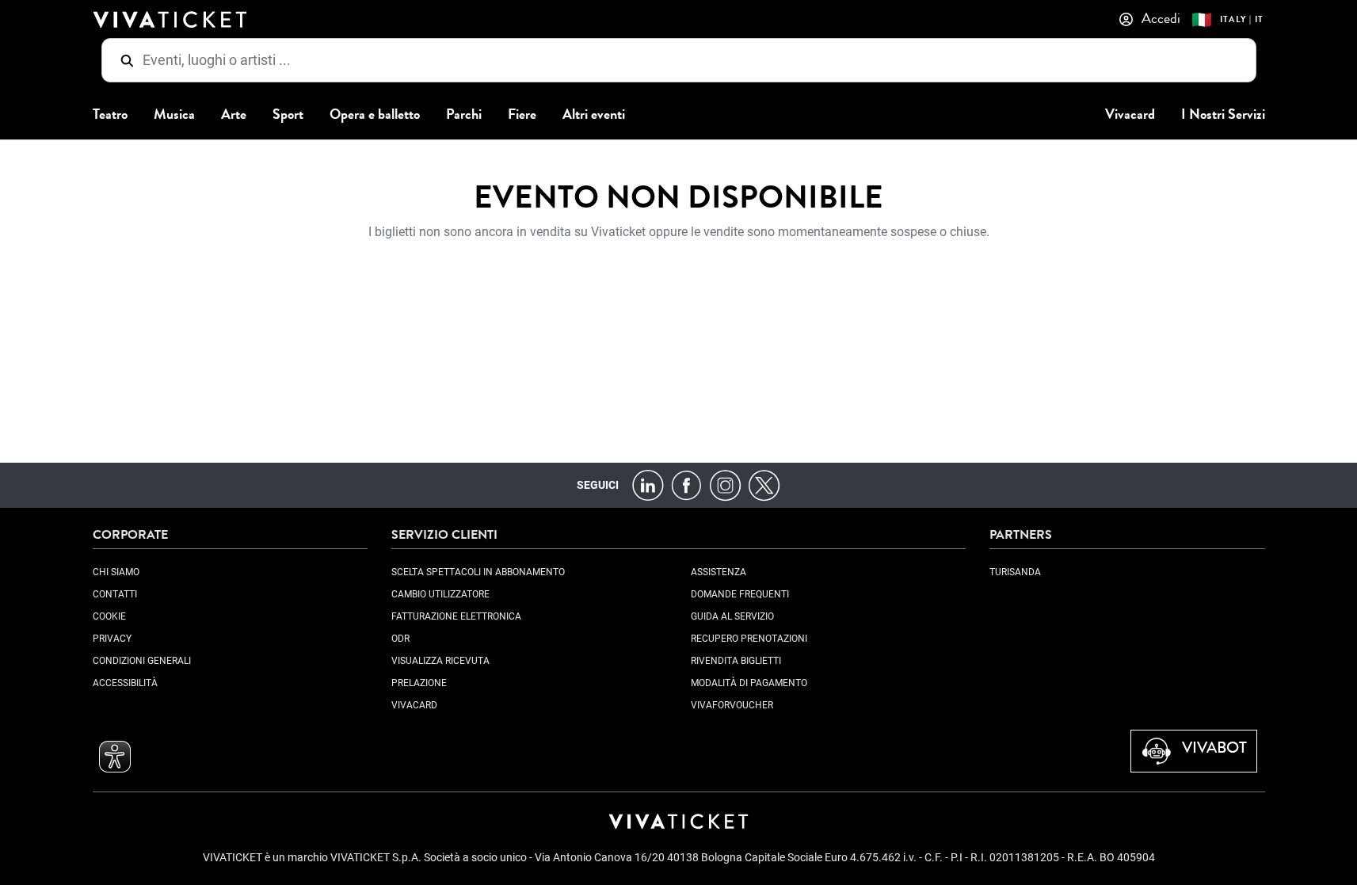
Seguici (598, 485)
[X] (764, 484)
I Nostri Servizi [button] (1223, 114)
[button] (115, 756)
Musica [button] (174, 114)
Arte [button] (233, 114)
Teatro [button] (110, 114)
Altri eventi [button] (593, 114)
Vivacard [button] (1130, 114)
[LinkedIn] (647, 484)
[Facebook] (686, 484)
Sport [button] (288, 114)
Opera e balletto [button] (375, 114)
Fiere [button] (522, 114)
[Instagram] (725, 484)
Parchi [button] (464, 114)
